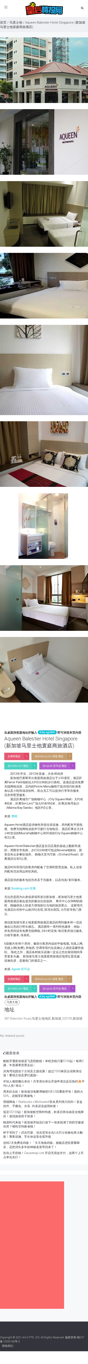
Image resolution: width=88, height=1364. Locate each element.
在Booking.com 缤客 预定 (49, 756)
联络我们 (7, 1345)
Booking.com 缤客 (24, 888)
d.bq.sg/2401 (47, 732)
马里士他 (15, 22)
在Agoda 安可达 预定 (55, 765)
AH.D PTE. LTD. (31, 1337)
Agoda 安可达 (21, 969)
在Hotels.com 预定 (18, 765)
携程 (15, 816)
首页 (3, 22)
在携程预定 (14, 756)
